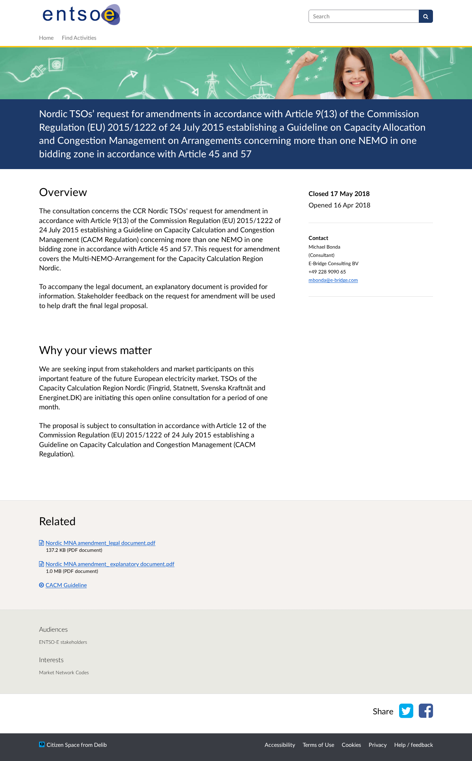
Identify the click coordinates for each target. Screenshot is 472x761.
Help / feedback (413, 744)
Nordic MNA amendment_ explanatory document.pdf (110, 563)
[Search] (426, 16)
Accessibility (280, 744)
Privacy (378, 744)
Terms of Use (318, 744)
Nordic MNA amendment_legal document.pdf (100, 542)
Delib (100, 744)
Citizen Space (63, 744)
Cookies (351, 744)
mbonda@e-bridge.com (333, 280)
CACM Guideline (66, 585)
